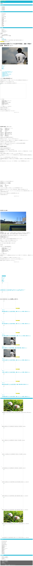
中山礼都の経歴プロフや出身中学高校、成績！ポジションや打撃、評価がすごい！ (15, 537)
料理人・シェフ (4, 548)
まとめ (3, 76)
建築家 (3, 547)
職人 (2, 24)
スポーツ (4, 542)
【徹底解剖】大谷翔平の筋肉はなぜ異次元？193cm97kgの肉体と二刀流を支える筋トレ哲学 (16, 412)
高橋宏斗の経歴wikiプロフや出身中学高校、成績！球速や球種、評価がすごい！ (15, 509)
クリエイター (4, 14)
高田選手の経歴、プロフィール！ (7, 72)
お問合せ (3, 558)
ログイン (3, 29)
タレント (3, 543)
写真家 (3, 17)
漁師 (2, 22)
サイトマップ (4, 559)
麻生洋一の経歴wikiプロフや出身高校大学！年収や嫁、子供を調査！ (13, 440)
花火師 (3, 552)
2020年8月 (3, 7)
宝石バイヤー (4, 18)
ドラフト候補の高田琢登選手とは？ (7, 71)
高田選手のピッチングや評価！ (6, 74)
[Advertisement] (16, 118)
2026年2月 (3, 6)
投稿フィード (4, 30)
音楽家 (3, 553)
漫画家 (3, 23)
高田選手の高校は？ (5, 73)
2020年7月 (3, 8)
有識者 (3, 21)
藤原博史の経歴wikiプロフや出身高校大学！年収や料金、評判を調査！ (13, 426)
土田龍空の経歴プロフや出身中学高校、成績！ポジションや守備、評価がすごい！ (15, 523)
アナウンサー (4, 13)
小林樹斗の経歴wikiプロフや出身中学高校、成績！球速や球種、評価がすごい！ (15, 495)
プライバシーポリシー (5, 557)
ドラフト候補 (4, 16)
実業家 (3, 19)
